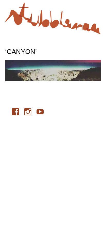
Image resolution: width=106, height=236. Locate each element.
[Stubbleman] (53, 18)
